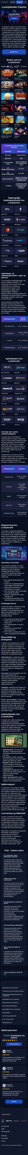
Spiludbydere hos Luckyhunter (10, 999)
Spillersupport (6, 1012)
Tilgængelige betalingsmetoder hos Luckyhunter (12, 995)
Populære (3, 66)
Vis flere (14, 1101)
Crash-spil (18, 66)
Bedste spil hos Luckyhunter (10, 987)
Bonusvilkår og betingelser (9, 1006)
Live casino (11, 66)
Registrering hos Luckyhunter (10, 1002)
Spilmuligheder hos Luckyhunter (11, 1009)
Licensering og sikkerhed (9, 1016)
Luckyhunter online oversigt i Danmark (13, 991)
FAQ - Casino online (8, 1019)
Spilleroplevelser (7, 1022)
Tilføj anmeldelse (14, 1044)
